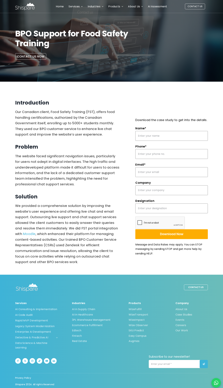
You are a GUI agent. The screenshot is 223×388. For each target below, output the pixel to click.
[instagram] (32, 361)
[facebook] (18, 361)
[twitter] (25, 361)
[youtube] (46, 361)
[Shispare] (25, 4)
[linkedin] (54, 361)
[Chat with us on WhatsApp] (216, 383)
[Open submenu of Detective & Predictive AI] (56, 337)
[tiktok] (39, 361)
